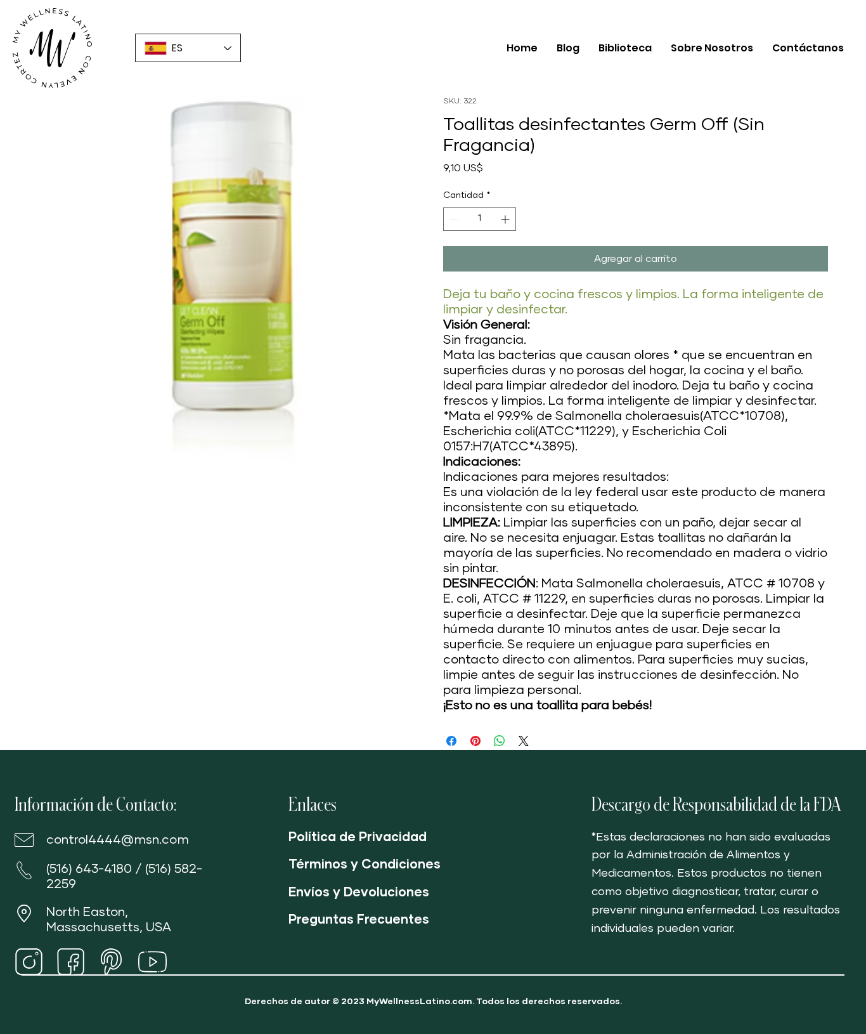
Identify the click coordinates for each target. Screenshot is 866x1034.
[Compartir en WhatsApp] (499, 741)
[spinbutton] (479, 219)
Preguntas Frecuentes (358, 919)
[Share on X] (523, 741)
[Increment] (506, 219)
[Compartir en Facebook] (451, 741)
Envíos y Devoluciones (358, 892)
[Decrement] (453, 219)
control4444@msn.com (117, 840)
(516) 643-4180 (89, 869)
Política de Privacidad (357, 837)
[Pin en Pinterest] (475, 741)
